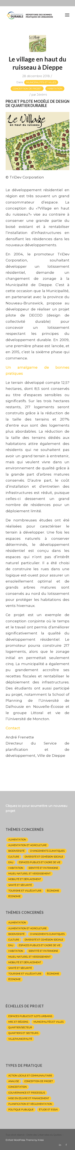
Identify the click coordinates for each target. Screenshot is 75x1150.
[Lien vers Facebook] (66, 1145)
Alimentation (17, 839)
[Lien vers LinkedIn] (60, 1145)
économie (14, 896)
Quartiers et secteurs (23, 1033)
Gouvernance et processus (26, 1092)
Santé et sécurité (20, 885)
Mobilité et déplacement (24, 879)
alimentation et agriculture (27, 845)
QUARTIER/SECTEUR (20, 1027)
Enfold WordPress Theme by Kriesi (25, 1140)
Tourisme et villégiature (24, 890)
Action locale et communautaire (30, 1075)
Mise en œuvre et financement (28, 1098)
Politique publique (21, 1109)
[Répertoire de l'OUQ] (31, 14)
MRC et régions (18, 1021)
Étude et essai (48, 1109)
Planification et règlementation (30, 1103)
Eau (10, 862)
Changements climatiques (47, 850)
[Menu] (67, 15)
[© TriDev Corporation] (37, 43)
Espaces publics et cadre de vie (39, 862)
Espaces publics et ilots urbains (30, 1016)
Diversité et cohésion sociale (44, 856)
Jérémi (42, 95)
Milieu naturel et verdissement (29, 873)
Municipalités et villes (41, 82)
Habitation (55, 88)
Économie (53, 890)
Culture (13, 856)
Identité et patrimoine (43, 867)
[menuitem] (67, 15)
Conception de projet (27, 88)
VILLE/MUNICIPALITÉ (20, 1038)
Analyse (13, 1081)
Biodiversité (16, 850)
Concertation (17, 1086)
